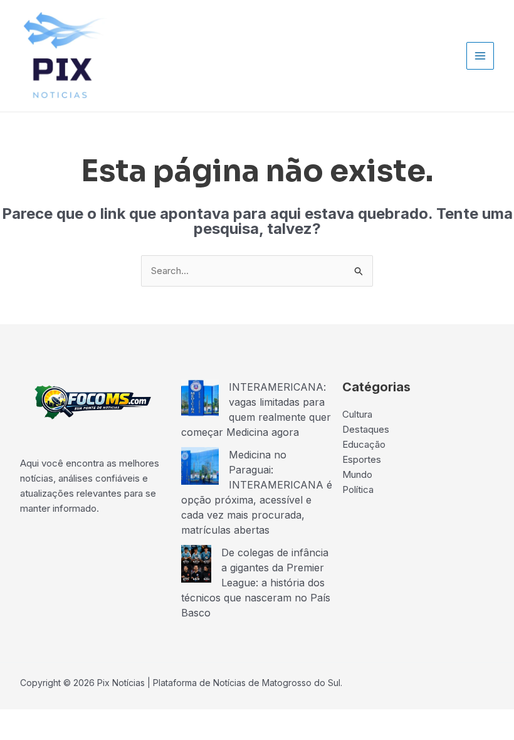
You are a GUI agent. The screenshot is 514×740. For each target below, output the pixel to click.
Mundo (357, 474)
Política (358, 489)
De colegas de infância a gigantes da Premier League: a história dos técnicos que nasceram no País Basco (255, 582)
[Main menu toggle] (480, 56)
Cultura (357, 414)
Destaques (365, 429)
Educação (364, 444)
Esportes (361, 459)
